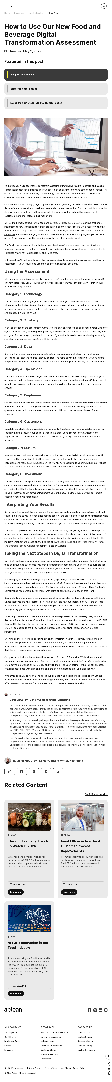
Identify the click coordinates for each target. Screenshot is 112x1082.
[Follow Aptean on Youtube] (106, 1010)
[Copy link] (9, 771)
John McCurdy (27, 760)
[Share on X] (34, 771)
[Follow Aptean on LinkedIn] (100, 1010)
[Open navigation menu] (7, 6)
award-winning (12, 642)
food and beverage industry (40, 212)
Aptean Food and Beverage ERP (46, 642)
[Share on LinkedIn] (46, 771)
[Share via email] (58, 771)
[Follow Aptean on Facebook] (89, 1010)
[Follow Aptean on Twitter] (95, 1010)
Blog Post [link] (53, 13)
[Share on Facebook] (22, 771)
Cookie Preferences (13, 1068)
